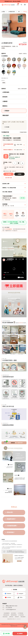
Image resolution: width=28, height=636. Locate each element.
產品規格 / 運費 (5, 183)
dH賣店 (3, 11)
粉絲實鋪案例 (6, 613)
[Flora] (25, 627)
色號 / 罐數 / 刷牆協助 (7, 191)
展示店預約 (13, 613)
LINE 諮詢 (22, 198)
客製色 (3, 82)
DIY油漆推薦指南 (8, 229)
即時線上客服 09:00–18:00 (11, 605)
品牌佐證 (11, 616)
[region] (14, 26)
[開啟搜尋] (21, 4)
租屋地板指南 (6, 615)
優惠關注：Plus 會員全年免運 (9, 187)
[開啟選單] (25, 4)
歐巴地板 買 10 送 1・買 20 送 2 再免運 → (13, 1)
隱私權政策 (23, 616)
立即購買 (19, 174)
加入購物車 (8, 174)
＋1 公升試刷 (6, 127)
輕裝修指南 (5, 616)
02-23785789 (9, 607)
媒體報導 (17, 616)
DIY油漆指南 (21, 615)
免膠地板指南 (14, 615)
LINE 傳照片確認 (8, 177)
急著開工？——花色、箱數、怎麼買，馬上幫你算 (14, 222)
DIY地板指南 (20, 613)
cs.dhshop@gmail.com (11, 609)
